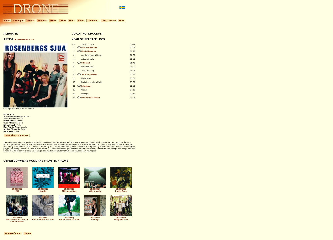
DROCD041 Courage (95, 218)
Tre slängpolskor (89, 74)
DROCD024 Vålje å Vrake (95, 190)
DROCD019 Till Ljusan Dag (69, 190)
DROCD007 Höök (17, 190)
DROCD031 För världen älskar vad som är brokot (17, 219)
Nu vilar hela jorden (90, 97)
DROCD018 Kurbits (43, 190)
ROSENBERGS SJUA (24, 39)
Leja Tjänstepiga (89, 47)
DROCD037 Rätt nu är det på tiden (69, 218)
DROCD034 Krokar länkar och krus (43, 218)
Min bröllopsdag (88, 51)
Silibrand (85, 63)
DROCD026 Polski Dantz (121, 190)
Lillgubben (86, 86)
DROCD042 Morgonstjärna (121, 218)
